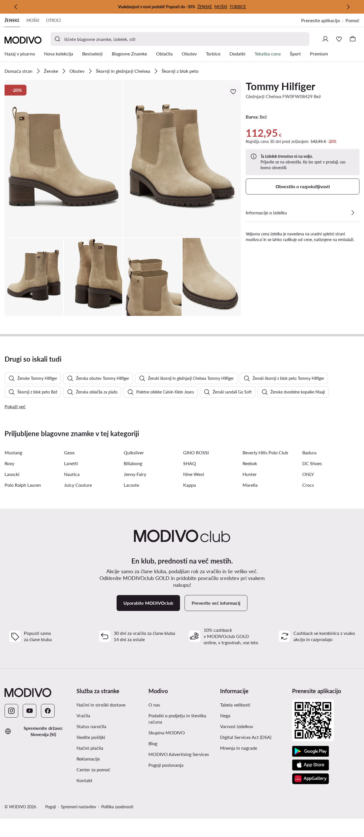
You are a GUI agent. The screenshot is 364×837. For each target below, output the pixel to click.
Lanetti (71, 463)
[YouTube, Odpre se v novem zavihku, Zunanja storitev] (29, 711)
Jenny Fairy (135, 474)
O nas (154, 704)
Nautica (72, 474)
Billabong (133, 463)
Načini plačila (89, 748)
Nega (225, 715)
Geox (69, 452)
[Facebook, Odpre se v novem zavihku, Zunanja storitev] (48, 711)
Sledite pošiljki (90, 737)
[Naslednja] (348, 7)
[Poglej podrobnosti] (352, 212)
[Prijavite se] (325, 39)
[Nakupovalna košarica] (352, 39)
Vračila (83, 715)
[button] (64, 158)
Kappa (189, 485)
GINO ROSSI (196, 452)
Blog (178, 743)
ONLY (308, 474)
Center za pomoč (93, 769)
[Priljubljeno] (339, 39)
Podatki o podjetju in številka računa (177, 718)
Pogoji (50, 806)
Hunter (250, 474)
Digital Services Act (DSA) (245, 737)
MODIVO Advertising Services (182, 754)
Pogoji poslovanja (182, 765)
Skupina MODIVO (182, 732)
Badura (309, 452)
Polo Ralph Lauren (23, 485)
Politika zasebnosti (117, 806)
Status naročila (91, 726)
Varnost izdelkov (236, 726)
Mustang (13, 452)
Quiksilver (134, 452)
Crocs (308, 485)
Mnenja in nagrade (238, 748)
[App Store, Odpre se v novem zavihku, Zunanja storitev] (310, 765)
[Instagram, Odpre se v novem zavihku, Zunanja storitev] (11, 711)
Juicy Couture (78, 485)
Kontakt (84, 780)
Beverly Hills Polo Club (265, 452)
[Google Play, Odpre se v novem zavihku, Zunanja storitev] (310, 751)
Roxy (9, 463)
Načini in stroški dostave (100, 704)
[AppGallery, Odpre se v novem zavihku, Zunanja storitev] (310, 778)
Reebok (250, 463)
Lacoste (131, 485)
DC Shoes (312, 463)
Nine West (193, 474)
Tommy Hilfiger (280, 86)
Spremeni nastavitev (78, 806)
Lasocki (12, 474)
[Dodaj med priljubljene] (233, 91)
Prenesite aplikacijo (323, 21)
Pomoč (352, 20)
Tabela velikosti (235, 704)
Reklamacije (88, 758)
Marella (250, 485)
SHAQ (189, 463)
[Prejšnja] (16, 7)
